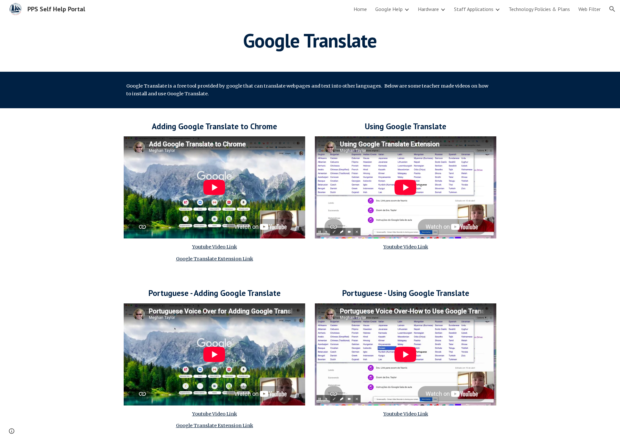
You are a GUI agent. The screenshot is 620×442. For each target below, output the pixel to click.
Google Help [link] (389, 9)
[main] (310, 40)
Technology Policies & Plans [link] (539, 9)
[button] (612, 9)
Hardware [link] (428, 9)
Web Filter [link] (589, 9)
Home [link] (360, 9)
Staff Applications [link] (473, 9)
